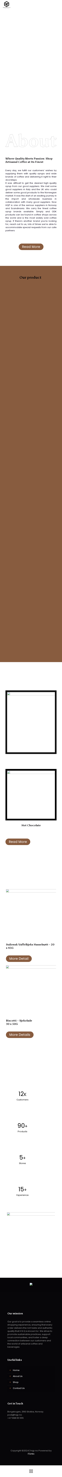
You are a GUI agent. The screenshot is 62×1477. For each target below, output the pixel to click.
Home (16, 1370)
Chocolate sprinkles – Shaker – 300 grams (41, 312)
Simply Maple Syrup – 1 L (52, 343)
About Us (17, 1376)
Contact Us (19, 1388)
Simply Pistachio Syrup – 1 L (28, 374)
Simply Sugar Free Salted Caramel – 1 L (27, 312)
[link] (31, 914)
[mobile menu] (57, 5)
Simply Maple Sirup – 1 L (14, 374)
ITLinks (31, 1453)
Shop (16, 1382)
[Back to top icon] (31, 1443)
